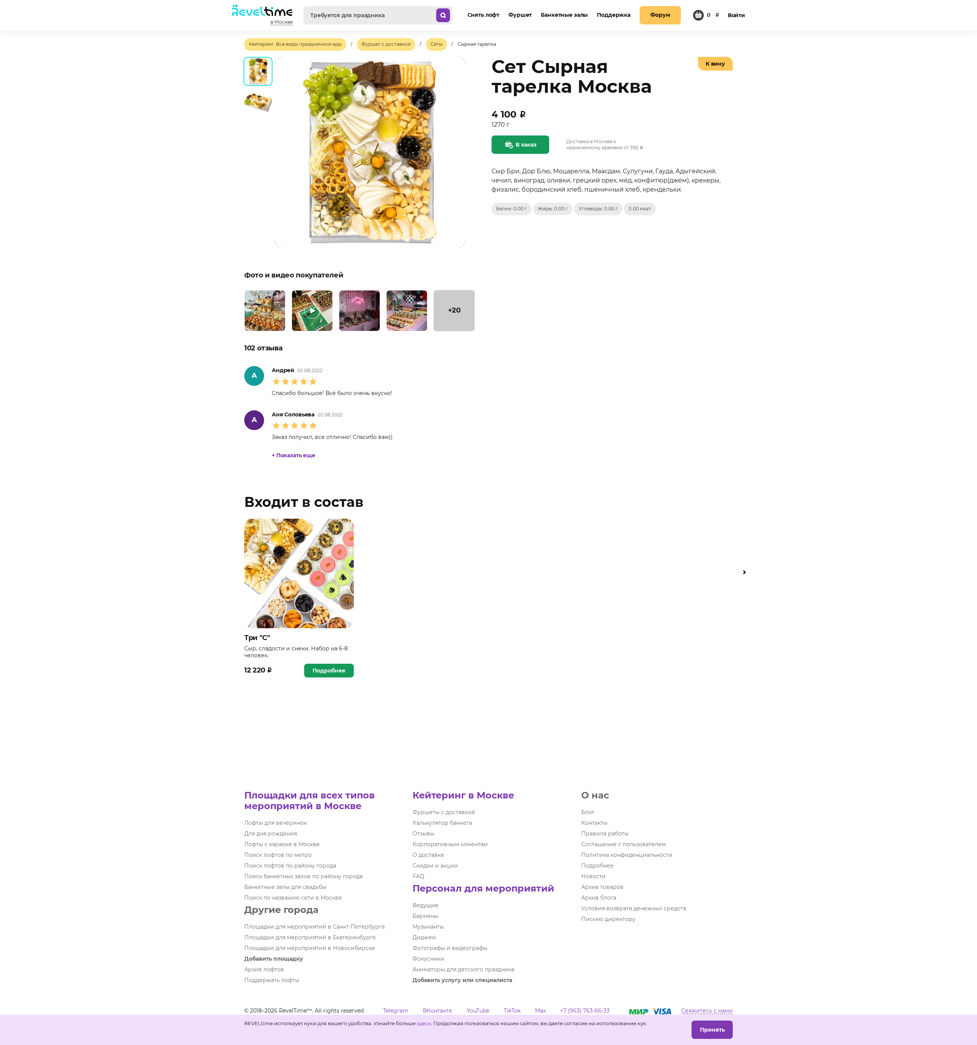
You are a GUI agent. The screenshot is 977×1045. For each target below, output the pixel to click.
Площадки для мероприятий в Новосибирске (309, 948)
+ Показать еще (293, 455)
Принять (712, 1029)
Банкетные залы (564, 14)
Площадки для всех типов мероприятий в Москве (309, 800)
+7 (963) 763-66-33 (584, 1010)
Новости (593, 876)
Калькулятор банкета (442, 822)
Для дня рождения (270, 833)
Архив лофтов (264, 969)
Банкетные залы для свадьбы (285, 887)
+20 (454, 310)
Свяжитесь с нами (707, 1010)
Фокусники (428, 958)
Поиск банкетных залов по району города (303, 876)
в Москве (282, 22)
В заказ (526, 144)
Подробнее (329, 670)
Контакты (594, 822)
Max (540, 1010)
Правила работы (605, 833)
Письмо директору (608, 919)
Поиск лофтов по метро (278, 854)
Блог (588, 812)
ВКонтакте (437, 1010)
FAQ (418, 876)
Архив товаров (602, 887)
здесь (424, 1023)
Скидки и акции (435, 865)
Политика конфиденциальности (626, 854)
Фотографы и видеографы (450, 948)
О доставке (428, 854)
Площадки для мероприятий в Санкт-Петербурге (314, 926)
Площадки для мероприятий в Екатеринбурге (310, 937)
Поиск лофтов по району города (290, 865)
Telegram (395, 1010)
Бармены (426, 916)
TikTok (512, 1010)
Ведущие (426, 905)
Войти (736, 15)
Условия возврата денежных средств (634, 908)
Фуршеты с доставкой (444, 812)
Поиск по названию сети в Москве (293, 897)
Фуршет (520, 14)
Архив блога (598, 897)
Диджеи (424, 937)
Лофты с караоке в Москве (282, 844)
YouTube (478, 1010)
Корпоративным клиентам (450, 844)
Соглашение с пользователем (623, 844)
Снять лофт (484, 14)
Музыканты (428, 926)
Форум (660, 14)
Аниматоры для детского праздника (463, 969)
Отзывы (423, 833)
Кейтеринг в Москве (463, 795)
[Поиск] (443, 15)
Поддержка (613, 14)
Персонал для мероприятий (483, 888)
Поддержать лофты (271, 980)
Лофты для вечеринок (275, 822)
